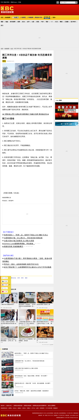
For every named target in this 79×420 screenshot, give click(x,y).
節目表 (2, 405)
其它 (2, 25)
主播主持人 (9, 405)
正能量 (67, 21)
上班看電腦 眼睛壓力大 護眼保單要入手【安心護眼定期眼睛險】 (27, 322)
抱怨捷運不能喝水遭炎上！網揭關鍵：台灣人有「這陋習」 (9, 340)
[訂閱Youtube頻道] (5, 292)
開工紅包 (13, 278)
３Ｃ (51, 21)
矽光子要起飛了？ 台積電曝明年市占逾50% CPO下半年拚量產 (27, 267)
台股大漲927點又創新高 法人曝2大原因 (19, 241)
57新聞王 (23, 17)
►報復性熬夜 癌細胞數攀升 (12, 246)
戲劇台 (19, 408)
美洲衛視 (42, 408)
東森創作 (55, 408)
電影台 (28, 408)
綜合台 (15, 408)
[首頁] (7, 9)
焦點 (6, 21)
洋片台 (33, 408)
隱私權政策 (76, 413)
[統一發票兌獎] (66, 125)
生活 (56, 21)
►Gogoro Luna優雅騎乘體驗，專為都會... (18, 243)
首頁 (2, 17)
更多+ (54, 17)
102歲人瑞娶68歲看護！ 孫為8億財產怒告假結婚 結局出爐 (9, 322)
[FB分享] (5, 278)
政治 (23, 21)
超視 (37, 408)
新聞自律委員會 (18, 405)
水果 (18, 278)
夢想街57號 (38, 17)
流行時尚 (73, 21)
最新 (2, 21)
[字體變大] (5, 282)
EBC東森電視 (5, 2)
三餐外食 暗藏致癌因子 (7, 304)
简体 (19, 2)
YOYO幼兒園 (49, 408)
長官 (22, 278)
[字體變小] (5, 285)
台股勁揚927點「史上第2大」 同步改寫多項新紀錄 (23, 238)
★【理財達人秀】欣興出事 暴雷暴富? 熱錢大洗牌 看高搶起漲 (24, 114)
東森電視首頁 (4, 408)
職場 (61, 21)
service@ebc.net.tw (74, 415)
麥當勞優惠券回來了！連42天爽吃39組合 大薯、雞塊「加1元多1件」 (45, 322)
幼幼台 (24, 408)
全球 (28, 21)
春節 (26, 278)
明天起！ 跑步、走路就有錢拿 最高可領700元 (21, 264)
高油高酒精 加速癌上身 (43, 304)
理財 (47, 21)
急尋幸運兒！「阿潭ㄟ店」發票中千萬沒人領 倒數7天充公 (26, 235)
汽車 (42, 21)
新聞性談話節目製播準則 (39, 405)
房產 (37, 21)
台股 (33, 21)
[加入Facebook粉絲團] (5, 289)
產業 (19, 21)
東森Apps (14, 2)
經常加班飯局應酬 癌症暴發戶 (45, 339)
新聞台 (10, 408)
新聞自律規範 (27, 405)
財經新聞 (7, 17)
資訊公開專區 (51, 405)
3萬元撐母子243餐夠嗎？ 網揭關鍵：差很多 (27, 339)
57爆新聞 (30, 17)
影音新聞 (12, 21)
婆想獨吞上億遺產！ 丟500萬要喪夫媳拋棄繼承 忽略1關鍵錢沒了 (27, 305)
